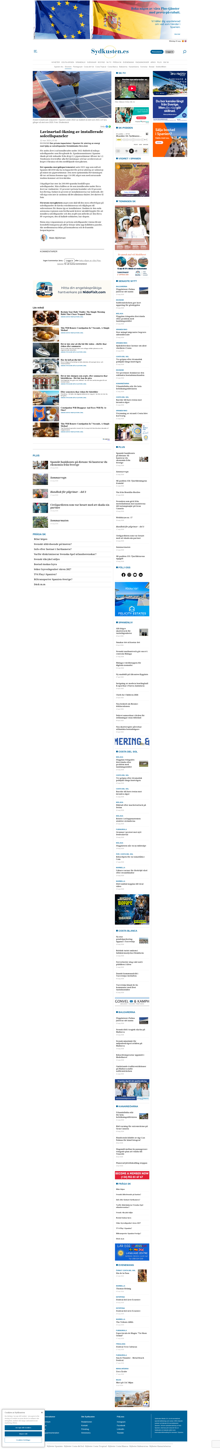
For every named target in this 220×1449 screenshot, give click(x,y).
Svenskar (91, 62)
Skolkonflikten (161, 67)
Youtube (120, 1433)
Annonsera (85, 1433)
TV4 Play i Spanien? (45, 574)
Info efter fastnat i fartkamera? (53, 549)
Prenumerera (157, 52)
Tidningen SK (127, 201)
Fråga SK (117, 62)
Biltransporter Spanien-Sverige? (53, 579)
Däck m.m (39, 584)
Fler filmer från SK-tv (125, 101)
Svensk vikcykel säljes (47, 559)
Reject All (23, 1434)
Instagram (121, 1422)
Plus (159, 62)
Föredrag (85, 1429)
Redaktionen (86, 1422)
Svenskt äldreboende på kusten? (53, 544)
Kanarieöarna (134, 67)
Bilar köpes (40, 539)
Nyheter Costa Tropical (96, 1446)
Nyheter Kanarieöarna (160, 1446)
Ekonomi (68, 67)
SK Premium (45, 1422)
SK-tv (108, 62)
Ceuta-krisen (67, 62)
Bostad (101, 62)
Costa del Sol (89, 67)
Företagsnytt (77, 67)
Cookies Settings (23, 1440)
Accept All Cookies (23, 1428)
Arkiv (153, 62)
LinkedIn (120, 1429)
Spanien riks (58, 67)
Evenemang (128, 62)
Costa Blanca (113, 67)
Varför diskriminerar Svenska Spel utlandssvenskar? (65, 554)
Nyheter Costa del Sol (74, 1446)
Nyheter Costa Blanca (118, 1446)
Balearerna (123, 67)
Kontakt (84, 1425)
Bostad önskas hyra (45, 564)
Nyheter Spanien (55, 1446)
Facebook (121, 1425)
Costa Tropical (100, 67)
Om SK (166, 62)
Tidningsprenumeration (49, 1433)
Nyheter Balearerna (138, 1446)
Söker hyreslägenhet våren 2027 (52, 569)
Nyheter (56, 62)
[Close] (41, 1412)
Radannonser (142, 62)
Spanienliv (80, 62)
